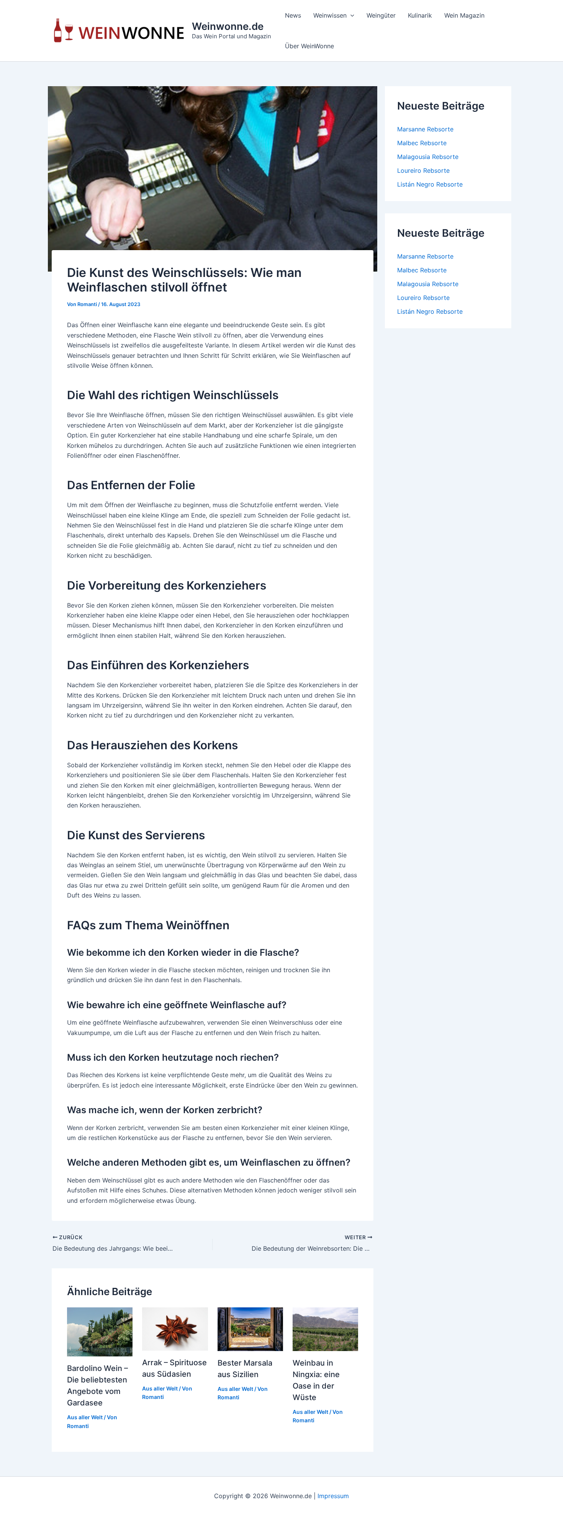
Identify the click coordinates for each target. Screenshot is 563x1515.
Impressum (333, 1496)
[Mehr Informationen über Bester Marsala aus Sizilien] (250, 1328)
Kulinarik (420, 15)
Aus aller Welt (85, 1417)
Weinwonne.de (227, 26)
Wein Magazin (464, 15)
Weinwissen (330, 15)
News (293, 15)
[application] (350, 15)
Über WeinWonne (309, 46)
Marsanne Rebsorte (425, 129)
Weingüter (381, 15)
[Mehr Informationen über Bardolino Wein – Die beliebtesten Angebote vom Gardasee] (100, 1331)
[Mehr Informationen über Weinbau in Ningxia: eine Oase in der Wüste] (325, 1328)
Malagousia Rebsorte (427, 157)
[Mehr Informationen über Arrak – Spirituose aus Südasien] (175, 1328)
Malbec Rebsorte (422, 143)
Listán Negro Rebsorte (430, 184)
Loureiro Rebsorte (423, 170)
